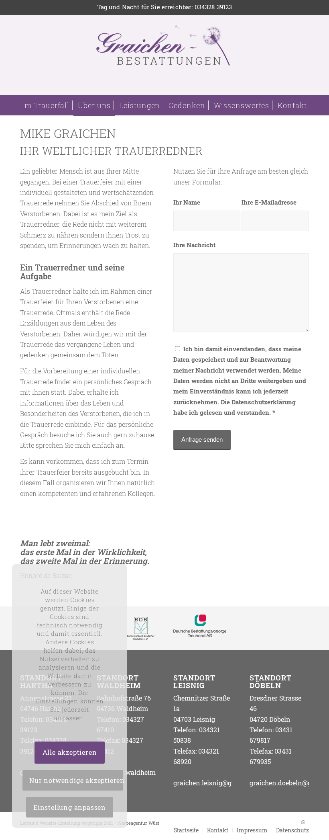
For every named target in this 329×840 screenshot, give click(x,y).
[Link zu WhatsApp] (303, 822)
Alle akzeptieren (70, 752)
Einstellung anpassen (69, 807)
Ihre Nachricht (194, 245)
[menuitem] (45, 105)
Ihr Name (186, 202)
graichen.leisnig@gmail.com (216, 783)
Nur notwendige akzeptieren (76, 780)
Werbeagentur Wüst (138, 823)
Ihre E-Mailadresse (269, 202)
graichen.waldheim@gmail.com (145, 772)
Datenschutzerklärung (264, 402)
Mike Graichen (68, 133)
